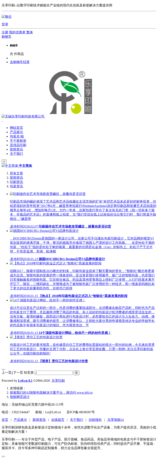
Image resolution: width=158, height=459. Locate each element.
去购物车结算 (20, 62)
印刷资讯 (16, 182)
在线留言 (57, 419)
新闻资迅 (39, 419)
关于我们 (76, 419)
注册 (5, 32)
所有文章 (16, 173)
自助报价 (95, 419)
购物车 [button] (7, 36)
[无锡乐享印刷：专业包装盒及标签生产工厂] (48, 116)
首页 (5, 419)
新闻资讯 (16, 177)
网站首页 (16, 127)
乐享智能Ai (115, 419)
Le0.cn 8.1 (25, 380)
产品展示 (20, 419)
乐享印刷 (58, 380)
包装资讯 (16, 186)
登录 (5, 24)
